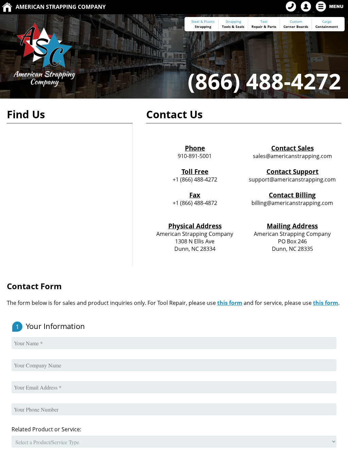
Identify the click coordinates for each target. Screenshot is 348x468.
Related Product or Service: (46, 429)
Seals (240, 26)
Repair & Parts (263, 26)
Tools (226, 26)
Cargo (326, 21)
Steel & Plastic (203, 21)
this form (229, 303)
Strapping (203, 26)
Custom (295, 24)
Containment (326, 26)
